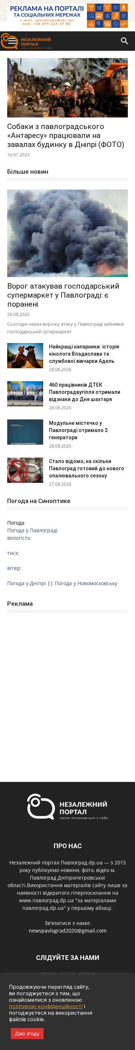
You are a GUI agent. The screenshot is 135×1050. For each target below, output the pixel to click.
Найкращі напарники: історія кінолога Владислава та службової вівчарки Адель (84, 354)
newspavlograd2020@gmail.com (68, 930)
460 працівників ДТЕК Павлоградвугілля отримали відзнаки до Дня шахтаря (84, 392)
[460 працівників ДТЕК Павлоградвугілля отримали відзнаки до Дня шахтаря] (25, 393)
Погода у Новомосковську (86, 583)
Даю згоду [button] (27, 1033)
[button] (125, 41)
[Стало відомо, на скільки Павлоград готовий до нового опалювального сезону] (25, 470)
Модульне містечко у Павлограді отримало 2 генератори (78, 430)
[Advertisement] (67, 689)
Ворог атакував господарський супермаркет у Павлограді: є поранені (63, 295)
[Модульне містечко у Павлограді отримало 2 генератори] (25, 432)
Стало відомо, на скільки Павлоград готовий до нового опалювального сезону (86, 468)
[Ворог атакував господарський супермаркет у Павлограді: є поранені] (67, 233)
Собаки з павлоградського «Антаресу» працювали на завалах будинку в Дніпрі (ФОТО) (65, 135)
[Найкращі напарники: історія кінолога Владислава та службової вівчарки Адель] (25, 355)
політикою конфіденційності (45, 1006)
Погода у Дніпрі (26, 583)
